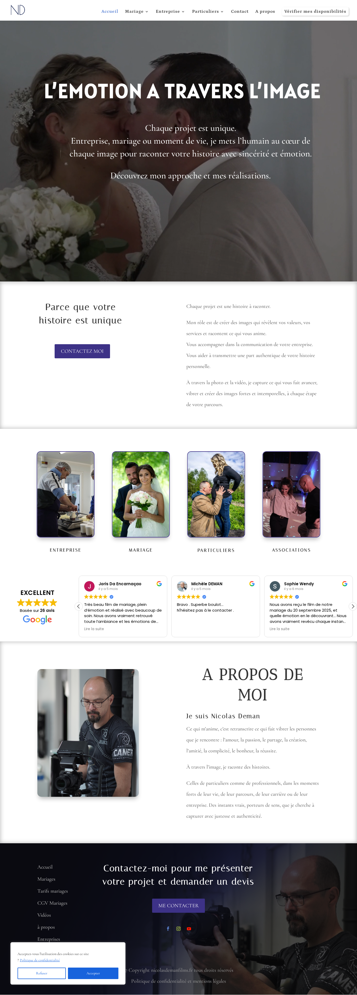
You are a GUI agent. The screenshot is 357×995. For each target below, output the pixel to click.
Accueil (109, 12)
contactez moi (82, 351)
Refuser (41, 973)
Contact (240, 12)
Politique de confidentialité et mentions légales (178, 981)
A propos (265, 12)
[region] (67, 963)
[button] (353, 606)
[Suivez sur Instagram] (178, 928)
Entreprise (168, 12)
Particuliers (205, 12)
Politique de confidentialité (40, 960)
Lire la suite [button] (187, 629)
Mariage (134, 12)
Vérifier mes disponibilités (315, 11)
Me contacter (178, 906)
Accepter (93, 973)
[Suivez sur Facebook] (168, 928)
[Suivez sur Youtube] (189, 928)
